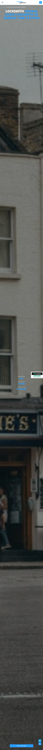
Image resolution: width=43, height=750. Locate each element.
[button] (2, 2)
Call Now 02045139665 (21, 745)
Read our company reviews (37, 377)
